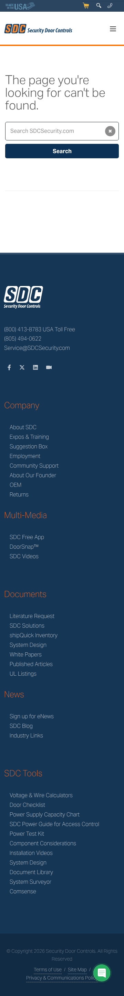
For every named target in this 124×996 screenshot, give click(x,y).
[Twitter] (23, 367)
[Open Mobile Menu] (113, 29)
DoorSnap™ (24, 546)
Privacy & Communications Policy (62, 978)
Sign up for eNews (32, 716)
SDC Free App (27, 537)
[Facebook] (10, 367)
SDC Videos (24, 556)
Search (62, 151)
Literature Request (32, 616)
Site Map (77, 969)
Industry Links (26, 735)
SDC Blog (21, 726)
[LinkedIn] (36, 367)
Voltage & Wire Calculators (41, 795)
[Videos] (49, 367)
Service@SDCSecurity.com (37, 348)
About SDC (23, 427)
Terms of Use (48, 969)
